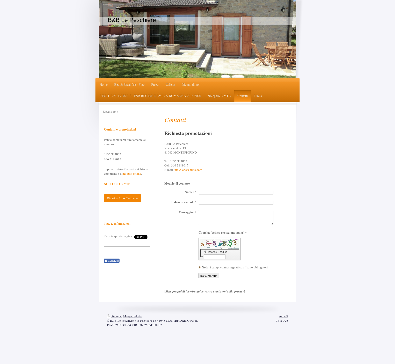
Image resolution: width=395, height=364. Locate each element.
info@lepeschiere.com (188, 170)
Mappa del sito (132, 316)
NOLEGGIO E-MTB (117, 184)
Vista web (281, 320)
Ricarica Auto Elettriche (122, 198)
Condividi (113, 260)
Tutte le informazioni (117, 223)
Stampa (116, 316)
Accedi (283, 316)
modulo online (131, 173)
